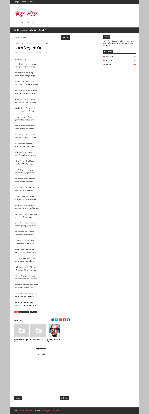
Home (16, 30)
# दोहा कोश (33, 312)
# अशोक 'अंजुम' (24, 312)
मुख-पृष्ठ (17, 2)
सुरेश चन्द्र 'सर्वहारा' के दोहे (53, 341)
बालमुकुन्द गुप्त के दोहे (36, 340)
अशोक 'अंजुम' (24, 43)
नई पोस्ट (17, 398)
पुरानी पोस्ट (64, 398)
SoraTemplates (26, 411)
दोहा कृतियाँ (42, 30)
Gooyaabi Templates (51, 411)
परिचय (24, 2)
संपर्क (31, 2)
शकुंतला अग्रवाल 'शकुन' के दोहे (21, 341)
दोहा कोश (24, 30)
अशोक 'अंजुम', (38, 53)
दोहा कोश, (44, 53)
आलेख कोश (32, 30)
